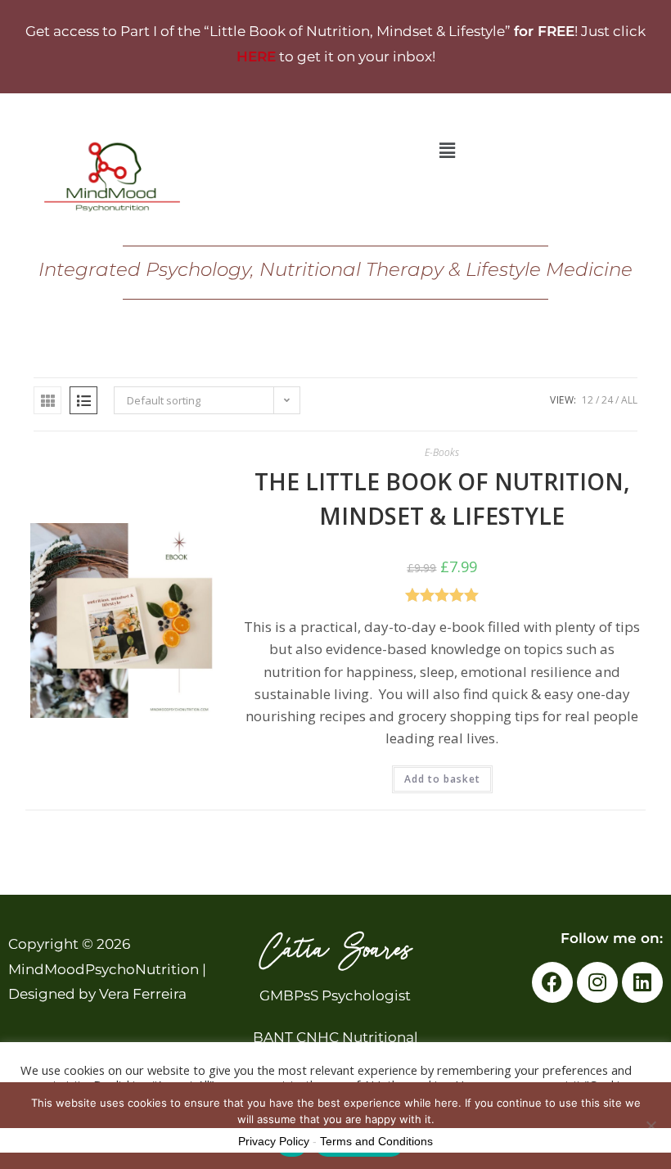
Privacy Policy (273, 1141)
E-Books (442, 452)
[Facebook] (552, 982)
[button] (447, 149)
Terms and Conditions (376, 1141)
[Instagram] (597, 982)
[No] (650, 1125)
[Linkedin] (642, 982)
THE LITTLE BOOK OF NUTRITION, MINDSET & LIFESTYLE (442, 498)
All (629, 400)
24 (607, 400)
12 (587, 400)
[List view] (83, 400)
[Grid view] (47, 400)
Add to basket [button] (442, 779)
